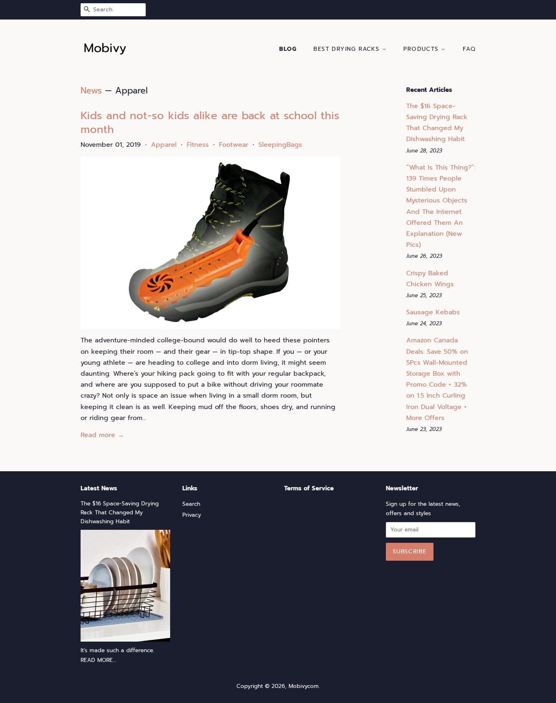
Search (191, 504)
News (91, 90)
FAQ (469, 49)
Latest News (99, 488)
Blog (288, 49)
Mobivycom (304, 686)
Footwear (233, 145)
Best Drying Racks (347, 49)
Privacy (191, 515)
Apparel (164, 145)
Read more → (102, 435)
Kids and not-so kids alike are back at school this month (210, 122)
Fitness (198, 145)
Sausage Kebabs (433, 312)
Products (422, 49)
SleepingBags (280, 145)
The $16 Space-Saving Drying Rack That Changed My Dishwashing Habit (120, 512)
